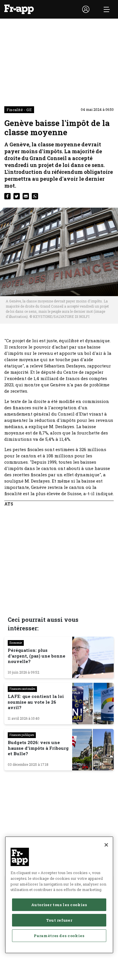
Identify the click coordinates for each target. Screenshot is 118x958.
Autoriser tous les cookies (59, 904)
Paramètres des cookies (59, 935)
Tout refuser (59, 920)
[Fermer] (106, 845)
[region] (59, 894)
